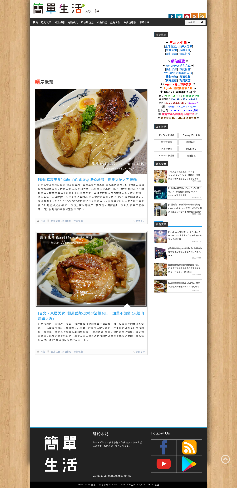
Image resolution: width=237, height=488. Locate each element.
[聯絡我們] (194, 16)
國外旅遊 (59, 22)
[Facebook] (171, 17)
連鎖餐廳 (78, 221)
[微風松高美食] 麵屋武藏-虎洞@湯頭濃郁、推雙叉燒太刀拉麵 (87, 180)
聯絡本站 (144, 22)
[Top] (225, 459)
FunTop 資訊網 (166, 135)
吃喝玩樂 (46, 22)
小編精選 (102, 22)
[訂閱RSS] (202, 16)
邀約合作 (115, 22)
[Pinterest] (187, 17)
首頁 (35, 22)
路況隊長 (191, 155)
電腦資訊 (73, 22)
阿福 (43, 221)
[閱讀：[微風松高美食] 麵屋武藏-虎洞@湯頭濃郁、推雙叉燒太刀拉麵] (91, 131)
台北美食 (55, 221)
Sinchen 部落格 (166, 155)
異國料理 (67, 221)
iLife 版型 (153, 485)
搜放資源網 (166, 142)
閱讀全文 (140, 221)
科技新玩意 (87, 22)
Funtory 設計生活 (191, 135)
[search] (202, 22)
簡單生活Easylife (66, 8)
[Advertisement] (91, 53)
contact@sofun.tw (119, 475)
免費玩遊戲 (130, 22)
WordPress (84, 485)
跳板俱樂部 (191, 149)
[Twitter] (179, 17)
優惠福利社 (191, 142)
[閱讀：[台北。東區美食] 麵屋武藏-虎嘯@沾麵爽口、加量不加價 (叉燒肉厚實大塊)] (91, 269)
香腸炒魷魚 (166, 149)
